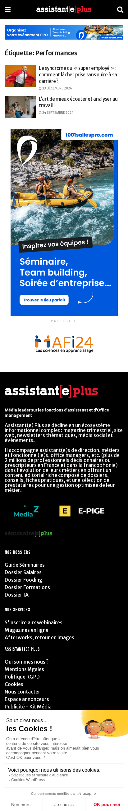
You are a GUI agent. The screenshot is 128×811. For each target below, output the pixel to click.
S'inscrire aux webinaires (33, 622)
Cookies (14, 684)
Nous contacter (22, 692)
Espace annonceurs (27, 699)
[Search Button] (120, 9)
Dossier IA (17, 595)
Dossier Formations (27, 587)
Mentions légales (24, 669)
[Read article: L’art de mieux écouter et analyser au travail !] (20, 107)
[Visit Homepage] (64, 9)
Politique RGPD (22, 677)
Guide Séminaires (25, 565)
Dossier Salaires (23, 572)
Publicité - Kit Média (28, 706)
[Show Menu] (8, 9)
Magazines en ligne (26, 630)
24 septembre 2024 (58, 113)
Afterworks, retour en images (39, 637)
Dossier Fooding (23, 580)
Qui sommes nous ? (26, 662)
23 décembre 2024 (57, 88)
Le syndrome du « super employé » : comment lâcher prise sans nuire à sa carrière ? (78, 74)
